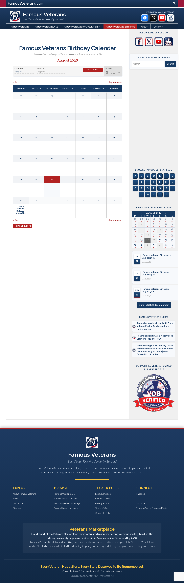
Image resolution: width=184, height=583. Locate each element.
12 (147, 229)
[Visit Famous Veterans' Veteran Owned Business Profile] (168, 45)
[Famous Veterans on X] (153, 17)
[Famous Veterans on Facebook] (144, 17)
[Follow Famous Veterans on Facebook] (139, 45)
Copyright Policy (103, 513)
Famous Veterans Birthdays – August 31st (20, 210)
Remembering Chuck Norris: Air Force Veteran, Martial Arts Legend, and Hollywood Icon (155, 326)
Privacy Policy (102, 503)
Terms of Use (101, 508)
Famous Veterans (20, 26)
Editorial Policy (102, 498)
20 (153, 234)
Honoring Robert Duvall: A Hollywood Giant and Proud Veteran (155, 337)
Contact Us (18, 503)
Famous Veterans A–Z (46, 26)
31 (21, 200)
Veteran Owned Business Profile (151, 508)
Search (40, 68)
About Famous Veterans (24, 494)
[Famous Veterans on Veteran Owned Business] (170, 17)
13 (154, 229)
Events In (19, 68)
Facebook (141, 494)
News (15, 498)
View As (109, 69)
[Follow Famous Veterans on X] (149, 45)
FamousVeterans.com (25, 3)
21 (160, 234)
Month (112, 73)
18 (141, 234)
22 (166, 234)
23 (172, 234)
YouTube (140, 503)
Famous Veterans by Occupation (81, 26)
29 (147, 219)
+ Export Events (22, 226)
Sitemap (17, 508)
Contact (158, 26)
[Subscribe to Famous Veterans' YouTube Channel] (158, 45)
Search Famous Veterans (66, 508)
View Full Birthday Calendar (154, 305)
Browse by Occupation (65, 498)
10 (135, 229)
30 (153, 219)
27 (135, 219)
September (115, 82)
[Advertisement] (153, 116)
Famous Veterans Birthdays (120, 26)
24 (135, 239)
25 (141, 239)
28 (141, 219)
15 (166, 229)
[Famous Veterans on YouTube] (162, 17)
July (16, 82)
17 (135, 234)
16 (172, 229)
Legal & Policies (103, 494)
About (144, 26)
